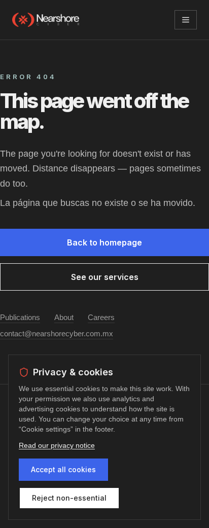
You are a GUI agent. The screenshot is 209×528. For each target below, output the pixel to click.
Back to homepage (104, 242)
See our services (104, 277)
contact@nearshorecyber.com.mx (56, 333)
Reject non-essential (69, 498)
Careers (101, 317)
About (64, 317)
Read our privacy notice (57, 445)
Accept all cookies (63, 469)
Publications (20, 317)
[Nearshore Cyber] (45, 20)
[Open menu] (186, 19)
